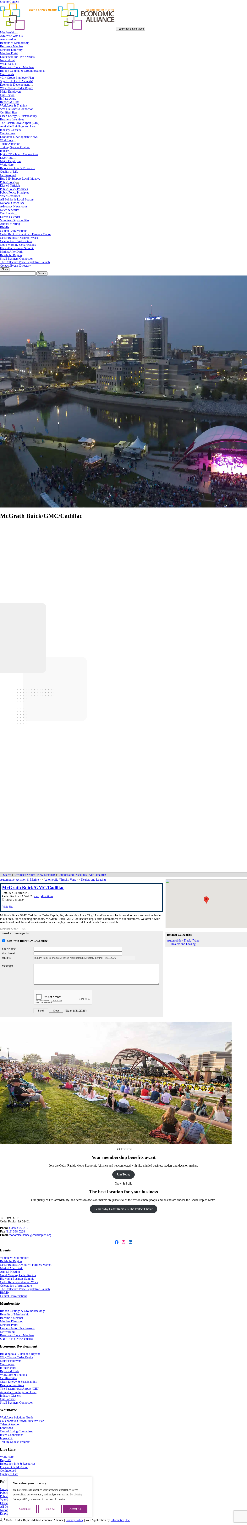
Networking (7, 60)
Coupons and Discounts (72, 874)
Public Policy (8, 182)
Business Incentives (12, 119)
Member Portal (9, 53)
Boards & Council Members (17, 67)
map (36, 896)
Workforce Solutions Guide (16, 1417)
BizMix (4, 227)
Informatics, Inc (120, 1520)
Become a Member (11, 46)
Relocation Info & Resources (17, 168)
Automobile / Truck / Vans (183, 940)
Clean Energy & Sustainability (18, 116)
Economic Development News (18, 136)
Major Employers (10, 91)
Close (5, 269)
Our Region (7, 95)
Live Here (6, 157)
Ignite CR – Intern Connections (19, 154)
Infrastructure (8, 98)
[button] (206, 900)
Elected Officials (10, 185)
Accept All (75, 1508)
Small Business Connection (16, 109)
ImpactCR (6, 150)
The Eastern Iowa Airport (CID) (19, 123)
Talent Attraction (10, 143)
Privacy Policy (74, 1520)
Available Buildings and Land (18, 126)
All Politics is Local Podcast (17, 199)
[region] (50, 1497)
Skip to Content (9, 1)
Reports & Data (9, 102)
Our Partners (7, 133)
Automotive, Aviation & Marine (19, 879)
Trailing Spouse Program (15, 147)
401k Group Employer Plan (17, 77)
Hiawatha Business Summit (17, 248)
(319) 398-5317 (18, 1228)
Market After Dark (11, 251)
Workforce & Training (13, 105)
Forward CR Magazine (14, 1467)
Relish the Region (11, 255)
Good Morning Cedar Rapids (18, 244)
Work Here (7, 164)
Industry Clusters (10, 129)
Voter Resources (10, 196)
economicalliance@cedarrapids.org (29, 1235)
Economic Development (15, 84)
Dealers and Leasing (183, 944)
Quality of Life (9, 171)
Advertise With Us (11, 36)
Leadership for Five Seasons (17, 56)
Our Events (7, 74)
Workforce (6, 140)
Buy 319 (5, 1460)
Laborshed (6, 1427)
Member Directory (11, 49)
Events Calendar (10, 216)
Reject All (50, 1508)
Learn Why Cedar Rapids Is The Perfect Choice (123, 1209)
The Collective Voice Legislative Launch (25, 262)
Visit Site (7, 906)
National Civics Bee (12, 203)
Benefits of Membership (14, 42)
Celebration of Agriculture (16, 241)
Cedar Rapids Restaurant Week (19, 237)
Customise (24, 1508)
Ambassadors (8, 39)
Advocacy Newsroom (13, 206)
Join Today (123, 1174)
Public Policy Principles (14, 192)
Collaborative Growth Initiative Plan (22, 1421)
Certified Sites (8, 112)
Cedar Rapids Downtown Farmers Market (25, 234)
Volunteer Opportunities (14, 220)
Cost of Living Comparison (16, 1431)
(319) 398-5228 (15, 1231)
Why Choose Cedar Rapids (16, 88)
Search (7, 874)
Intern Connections (11, 1434)
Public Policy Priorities (14, 189)
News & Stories (9, 210)
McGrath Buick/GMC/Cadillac (33, 887)
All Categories (97, 874)
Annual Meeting (10, 223)
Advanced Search (24, 874)
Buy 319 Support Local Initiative (20, 178)
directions (47, 896)
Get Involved (8, 175)
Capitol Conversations (13, 230)
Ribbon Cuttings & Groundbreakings (22, 70)
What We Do (8, 63)
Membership (7, 32)
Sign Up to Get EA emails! (16, 81)
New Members (46, 874)
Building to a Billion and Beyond (20, 1353)
